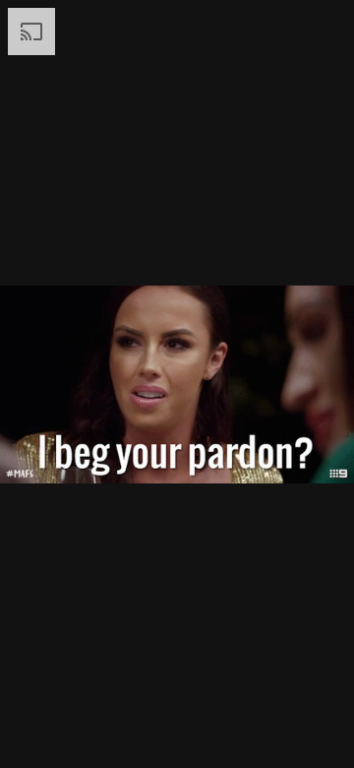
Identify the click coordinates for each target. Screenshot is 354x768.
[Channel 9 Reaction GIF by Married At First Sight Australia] (177, 384)
